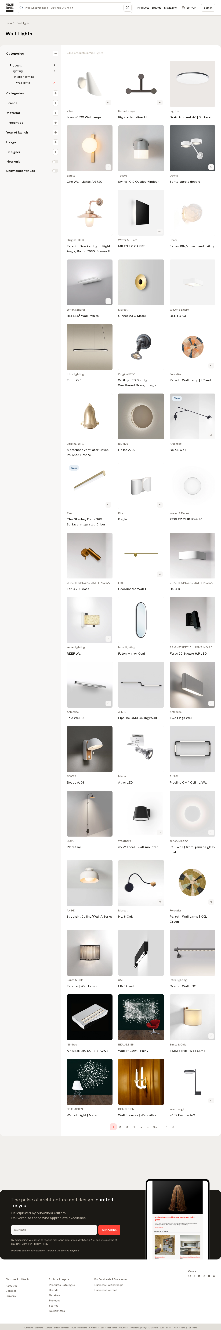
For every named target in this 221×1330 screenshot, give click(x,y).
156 (155, 1127)
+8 (159, 832)
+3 (211, 435)
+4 (108, 102)
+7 (211, 167)
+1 (160, 102)
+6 (159, 231)
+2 (211, 365)
